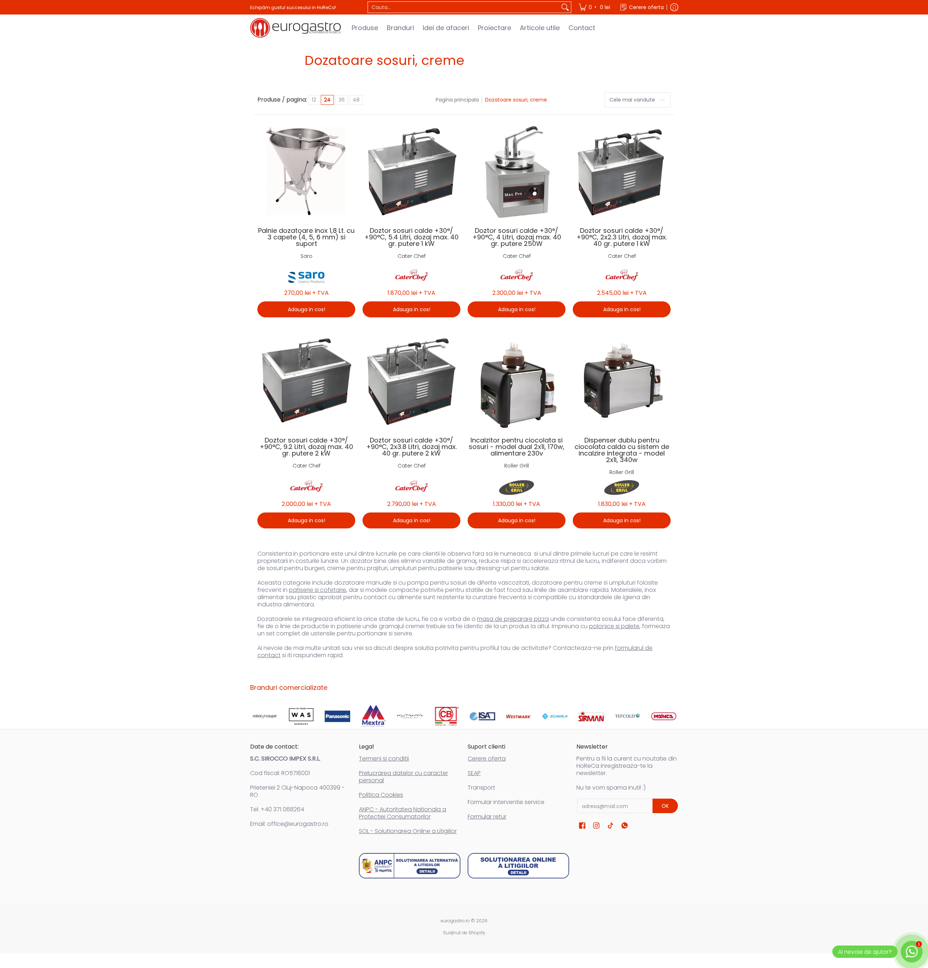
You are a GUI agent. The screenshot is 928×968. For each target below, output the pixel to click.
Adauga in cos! (306, 309)
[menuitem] (595, 7)
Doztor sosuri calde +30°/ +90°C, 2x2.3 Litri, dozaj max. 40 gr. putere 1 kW (621, 237)
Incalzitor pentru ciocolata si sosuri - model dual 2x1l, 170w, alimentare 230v (516, 447)
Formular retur (487, 816)
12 (314, 99)
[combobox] (463, 7)
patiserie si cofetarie (317, 590)
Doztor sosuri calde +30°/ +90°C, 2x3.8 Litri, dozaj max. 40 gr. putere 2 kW (411, 447)
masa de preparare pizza (513, 619)
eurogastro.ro (455, 921)
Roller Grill (516, 465)
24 (327, 99)
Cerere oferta (487, 758)
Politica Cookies (381, 795)
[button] (582, 825)
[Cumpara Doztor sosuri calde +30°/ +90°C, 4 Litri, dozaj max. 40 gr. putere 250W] (517, 171)
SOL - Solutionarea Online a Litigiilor (408, 831)
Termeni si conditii (384, 758)
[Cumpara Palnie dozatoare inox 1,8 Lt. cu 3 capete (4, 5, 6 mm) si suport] (306, 171)
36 (342, 99)
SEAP (474, 773)
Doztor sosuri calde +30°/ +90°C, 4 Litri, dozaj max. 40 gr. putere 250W (516, 237)
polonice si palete (614, 626)
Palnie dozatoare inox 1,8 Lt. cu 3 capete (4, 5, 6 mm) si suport (306, 237)
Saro (306, 256)
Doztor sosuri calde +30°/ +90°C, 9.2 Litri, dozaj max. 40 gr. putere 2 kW (306, 447)
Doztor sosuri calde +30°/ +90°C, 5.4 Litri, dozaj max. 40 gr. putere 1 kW (411, 237)
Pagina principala (457, 99)
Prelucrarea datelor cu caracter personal (403, 776)
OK (665, 806)
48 (356, 99)
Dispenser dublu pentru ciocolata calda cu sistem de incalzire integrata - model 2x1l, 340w (622, 450)
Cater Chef (412, 256)
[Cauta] (565, 7)
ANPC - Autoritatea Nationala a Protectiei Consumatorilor (402, 813)
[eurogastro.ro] (295, 28)
